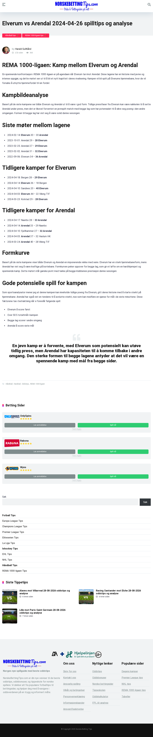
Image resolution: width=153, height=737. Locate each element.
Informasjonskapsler (73, 702)
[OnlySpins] (11, 417)
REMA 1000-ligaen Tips (14, 570)
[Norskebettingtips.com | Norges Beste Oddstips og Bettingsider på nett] (76, 6)
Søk (4, 496)
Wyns (23, 467)
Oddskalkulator (100, 696)
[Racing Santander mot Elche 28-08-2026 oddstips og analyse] (86, 603)
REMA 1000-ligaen (37, 384)
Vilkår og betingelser (74, 690)
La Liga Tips (8, 543)
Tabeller (126, 696)
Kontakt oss (69, 677)
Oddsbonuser (99, 677)
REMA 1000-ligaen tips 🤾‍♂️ (35, 35)
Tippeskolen (98, 690)
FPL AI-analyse (100, 702)
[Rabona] (11, 446)
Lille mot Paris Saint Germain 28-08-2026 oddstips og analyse (42, 611)
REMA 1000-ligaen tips (134, 690)
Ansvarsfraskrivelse (73, 709)
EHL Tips (7, 554)
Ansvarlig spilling (71, 683)
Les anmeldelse (40, 425)
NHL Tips (7, 559)
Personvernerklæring (74, 696)
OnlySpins (25, 415)
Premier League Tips (13, 532)
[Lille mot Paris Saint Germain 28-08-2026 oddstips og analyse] (9, 622)
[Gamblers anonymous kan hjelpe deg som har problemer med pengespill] (54, 657)
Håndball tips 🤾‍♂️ (12, 35)
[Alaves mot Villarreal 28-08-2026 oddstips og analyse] (9, 603)
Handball (17, 384)
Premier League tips (132, 677)
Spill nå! (113, 425)
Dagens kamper (130, 671)
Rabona (24, 440)
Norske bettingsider (102, 683)
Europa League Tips (12, 520)
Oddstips (25, 384)
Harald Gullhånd (23, 49)
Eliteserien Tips (10, 537)
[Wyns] (11, 471)
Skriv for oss (69, 671)
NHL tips (126, 683)
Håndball (9, 384)
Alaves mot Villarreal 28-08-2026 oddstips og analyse (44, 592)
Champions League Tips (14, 526)
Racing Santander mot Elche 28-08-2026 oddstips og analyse (118, 592)
